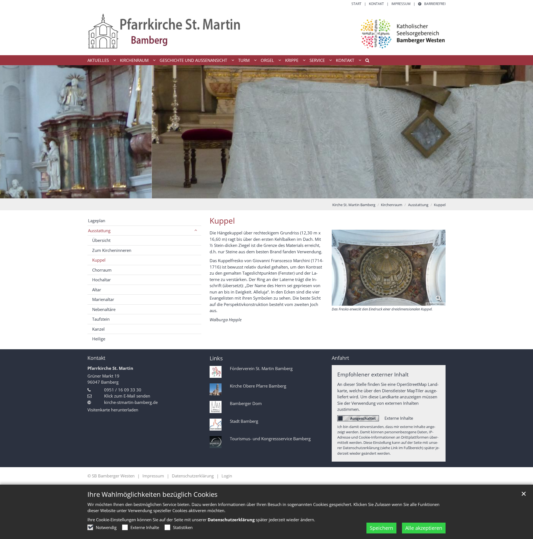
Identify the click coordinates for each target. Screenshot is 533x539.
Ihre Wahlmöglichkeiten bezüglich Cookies (152, 494)
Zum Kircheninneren (111, 250)
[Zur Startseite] (266, 31)
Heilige (98, 338)
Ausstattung (418, 204)
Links (216, 358)
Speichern (381, 528)
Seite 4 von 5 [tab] (276, 193)
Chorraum (102, 270)
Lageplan (96, 220)
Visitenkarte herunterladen (112, 410)
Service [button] (317, 60)
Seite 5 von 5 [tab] (286, 193)
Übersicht (101, 240)
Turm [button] (244, 60)
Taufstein (101, 319)
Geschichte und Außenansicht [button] (193, 60)
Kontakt (96, 358)
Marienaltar (103, 299)
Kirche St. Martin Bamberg (353, 204)
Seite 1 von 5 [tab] (247, 193)
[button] (365, 61)
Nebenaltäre (103, 309)
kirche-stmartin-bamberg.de (131, 402)
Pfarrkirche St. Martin (110, 368)
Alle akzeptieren (423, 528)
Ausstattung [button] (99, 230)
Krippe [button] (291, 60)
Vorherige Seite (11, 131)
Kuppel (440, 204)
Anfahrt (340, 358)
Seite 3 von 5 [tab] (266, 193)
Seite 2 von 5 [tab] (257, 193)
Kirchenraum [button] (134, 60)
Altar (96, 289)
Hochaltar (101, 279)
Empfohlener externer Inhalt (373, 374)
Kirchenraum (391, 204)
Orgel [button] (267, 60)
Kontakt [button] (345, 60)
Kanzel (98, 329)
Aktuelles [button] (98, 60)
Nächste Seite (521, 131)
